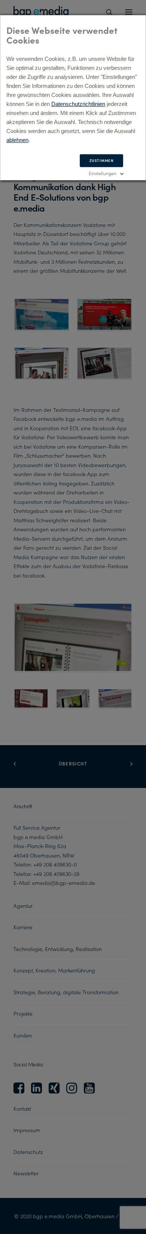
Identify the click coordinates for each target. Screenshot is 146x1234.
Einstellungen (102, 173)
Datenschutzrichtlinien (78, 104)
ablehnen (17, 140)
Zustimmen (101, 160)
